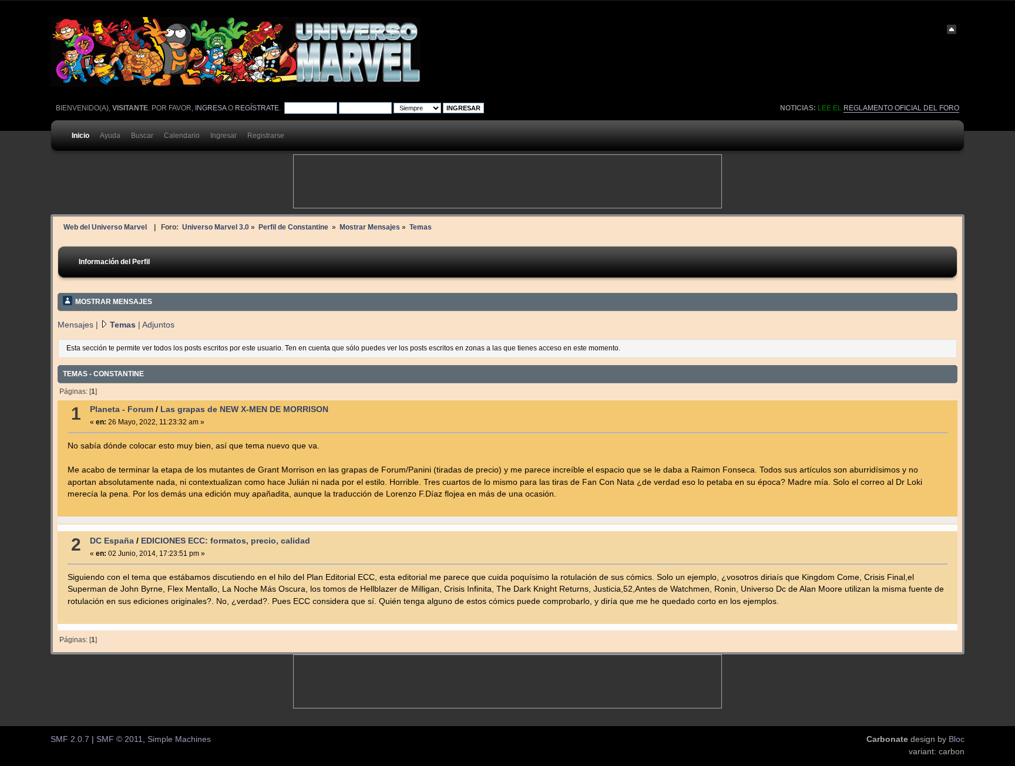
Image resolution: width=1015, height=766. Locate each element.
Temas (123, 324)
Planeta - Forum (121, 409)
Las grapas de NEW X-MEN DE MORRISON (244, 409)
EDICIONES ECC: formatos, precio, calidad (225, 540)
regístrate (257, 108)
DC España (112, 540)
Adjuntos (158, 324)
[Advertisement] (507, 181)
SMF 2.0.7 (70, 739)
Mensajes (75, 324)
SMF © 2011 (119, 739)
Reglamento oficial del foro (901, 108)
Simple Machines (179, 739)
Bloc (956, 739)
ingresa (210, 108)
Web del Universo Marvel (105, 227)
